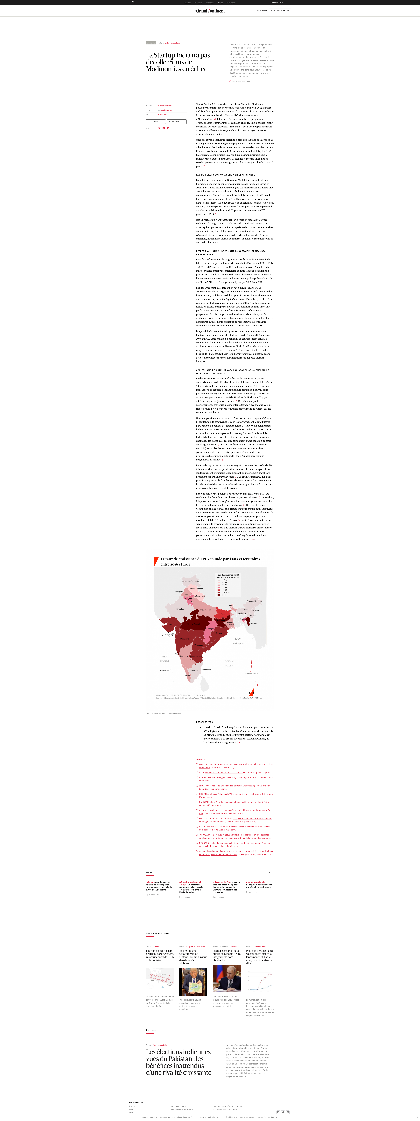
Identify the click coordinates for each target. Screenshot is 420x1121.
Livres (220, 2)
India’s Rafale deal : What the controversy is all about (235, 793)
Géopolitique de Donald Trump (198, 946)
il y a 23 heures (252, 892)
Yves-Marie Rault (165, 105)
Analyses (187, 2)
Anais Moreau (166, 110)
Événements (231, 2)
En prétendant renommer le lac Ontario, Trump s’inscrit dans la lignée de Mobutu (193, 957)
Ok (277, 1117)
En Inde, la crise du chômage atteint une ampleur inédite (242, 801)
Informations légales (178, 1106)
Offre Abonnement (280, 11)
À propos (132, 1106)
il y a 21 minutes (152, 894)
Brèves (161, 43)
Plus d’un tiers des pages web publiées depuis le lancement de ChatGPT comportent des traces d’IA (259, 957)
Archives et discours (220, 946)
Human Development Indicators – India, (224, 772)
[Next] (269, 872)
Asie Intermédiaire (172, 43)
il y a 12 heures (218, 897)
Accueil (131, 1112)
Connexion (262, 11)
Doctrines (198, 2)
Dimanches (210, 2)
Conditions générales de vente (182, 1109)
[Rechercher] (145, 2)
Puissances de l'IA (260, 946)
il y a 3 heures (184, 897)
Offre (131, 1109)
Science (156, 946)
